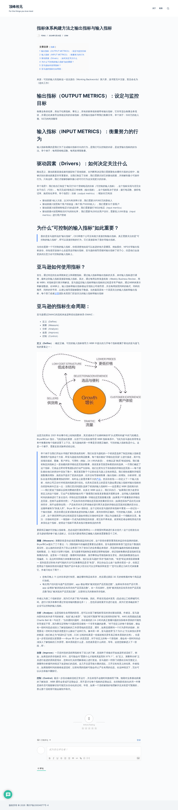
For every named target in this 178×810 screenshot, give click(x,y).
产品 (98, 479)
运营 (57, 293)
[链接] (81, 758)
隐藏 (53, 47)
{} (84, 758)
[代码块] (77, 758)
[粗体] (50, 758)
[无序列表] (69, 758)
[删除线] (61, 758)
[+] (88, 758)
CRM (66, 36)
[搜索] (168, 8)
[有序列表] (65, 758)
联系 (161, 8)
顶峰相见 (16, 6)
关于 (154, 8)
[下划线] (57, 758)
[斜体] (53, 758)
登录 (138, 740)
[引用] (73, 758)
